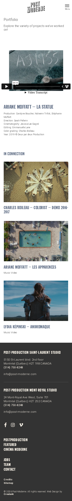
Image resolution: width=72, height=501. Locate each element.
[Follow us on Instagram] (12, 425)
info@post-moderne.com (20, 374)
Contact (10, 470)
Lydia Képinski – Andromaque (27, 327)
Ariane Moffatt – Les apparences (30, 267)
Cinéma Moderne (15, 450)
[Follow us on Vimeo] (21, 425)
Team (7, 465)
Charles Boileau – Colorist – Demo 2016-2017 (36, 210)
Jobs (7, 460)
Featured (10, 445)
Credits (8, 479)
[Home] (36, 7)
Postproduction (16, 440)
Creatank (9, 494)
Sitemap (8, 483)
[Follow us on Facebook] (5, 425)
